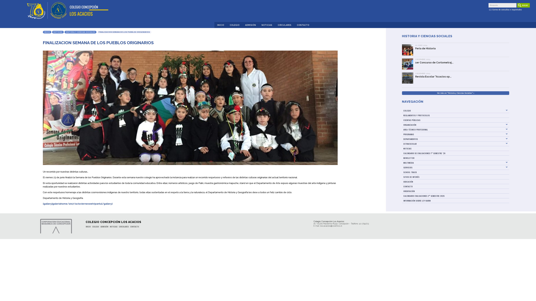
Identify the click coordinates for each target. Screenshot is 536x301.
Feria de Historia (425, 48)
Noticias (267, 25)
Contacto (303, 25)
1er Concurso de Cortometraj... (434, 62)
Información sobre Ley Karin (417, 200)
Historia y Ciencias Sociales (80, 32)
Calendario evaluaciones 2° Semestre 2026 (424, 195)
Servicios (407, 167)
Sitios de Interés (411, 176)
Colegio (235, 25)
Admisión (250, 25)
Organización (409, 124)
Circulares (284, 25)
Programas (408, 134)
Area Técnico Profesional (415, 129)
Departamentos (410, 139)
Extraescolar (410, 143)
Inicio (220, 25)
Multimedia (408, 162)
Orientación (409, 191)
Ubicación (408, 181)
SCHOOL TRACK (410, 172)
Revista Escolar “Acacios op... (433, 76)
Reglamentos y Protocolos (416, 115)
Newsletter (408, 157)
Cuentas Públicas (411, 120)
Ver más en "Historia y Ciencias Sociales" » (455, 93)
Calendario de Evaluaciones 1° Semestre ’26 (424, 153)
